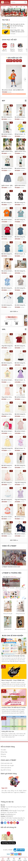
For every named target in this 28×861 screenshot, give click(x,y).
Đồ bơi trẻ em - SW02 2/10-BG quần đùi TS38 (20, 448)
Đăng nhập (4, 752)
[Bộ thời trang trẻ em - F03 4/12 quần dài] (7, 527)
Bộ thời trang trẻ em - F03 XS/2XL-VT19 (20, 465)
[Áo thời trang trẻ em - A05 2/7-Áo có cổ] (7, 298)
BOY (3, 101)
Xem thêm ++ (14, 311)
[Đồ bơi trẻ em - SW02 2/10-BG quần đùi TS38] (20, 441)
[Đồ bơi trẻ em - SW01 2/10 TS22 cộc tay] (20, 247)
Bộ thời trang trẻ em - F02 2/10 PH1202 (20, 271)
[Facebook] (2, 823)
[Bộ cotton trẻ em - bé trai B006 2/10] (7, 264)
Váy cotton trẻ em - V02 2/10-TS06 (7, 397)
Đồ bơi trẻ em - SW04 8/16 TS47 (20, 380)
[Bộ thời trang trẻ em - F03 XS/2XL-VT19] (20, 458)
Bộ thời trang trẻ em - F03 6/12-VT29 (20, 345)
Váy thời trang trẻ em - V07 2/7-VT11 (20, 499)
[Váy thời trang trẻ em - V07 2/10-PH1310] (20, 475)
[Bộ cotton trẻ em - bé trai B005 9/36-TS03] (20, 510)
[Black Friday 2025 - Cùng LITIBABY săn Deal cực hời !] (6, 32)
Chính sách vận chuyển (7, 765)
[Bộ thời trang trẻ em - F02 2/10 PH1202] (20, 264)
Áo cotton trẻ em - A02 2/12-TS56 (20, 117)
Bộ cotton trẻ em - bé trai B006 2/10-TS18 (20, 168)
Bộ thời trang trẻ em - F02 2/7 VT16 (7, 254)
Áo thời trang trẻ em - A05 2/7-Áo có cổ (7, 305)
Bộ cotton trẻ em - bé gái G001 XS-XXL (20, 431)
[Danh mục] (25, 101)
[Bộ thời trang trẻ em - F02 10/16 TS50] (20, 195)
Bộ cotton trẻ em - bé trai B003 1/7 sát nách (7, 168)
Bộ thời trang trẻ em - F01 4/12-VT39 (20, 363)
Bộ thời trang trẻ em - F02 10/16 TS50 (20, 202)
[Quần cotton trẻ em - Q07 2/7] (20, 144)
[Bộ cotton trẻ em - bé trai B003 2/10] (14, 77)
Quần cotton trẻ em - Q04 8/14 (7, 151)
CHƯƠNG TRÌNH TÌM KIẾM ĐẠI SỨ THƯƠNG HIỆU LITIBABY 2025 (14, 707)
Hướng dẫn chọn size (8, 731)
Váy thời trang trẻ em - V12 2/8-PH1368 (7, 345)
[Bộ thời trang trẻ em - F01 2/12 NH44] (7, 492)
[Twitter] (5, 823)
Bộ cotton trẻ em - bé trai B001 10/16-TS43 (7, 237)
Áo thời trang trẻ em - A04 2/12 (20, 288)
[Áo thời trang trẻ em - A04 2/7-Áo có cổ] (20, 298)
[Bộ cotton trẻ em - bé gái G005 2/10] (20, 390)
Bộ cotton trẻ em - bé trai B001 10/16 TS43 (7, 219)
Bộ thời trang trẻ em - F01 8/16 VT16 (20, 237)
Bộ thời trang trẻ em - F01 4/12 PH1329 (7, 482)
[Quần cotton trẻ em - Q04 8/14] (7, 144)
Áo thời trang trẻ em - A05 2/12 (20, 219)
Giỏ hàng (3, 756)
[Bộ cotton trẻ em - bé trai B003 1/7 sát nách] (7, 161)
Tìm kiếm (3, 750)
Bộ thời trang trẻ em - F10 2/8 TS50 (7, 202)
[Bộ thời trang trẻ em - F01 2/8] (7, 458)
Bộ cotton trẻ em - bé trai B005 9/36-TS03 (20, 516)
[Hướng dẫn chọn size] (14, 723)
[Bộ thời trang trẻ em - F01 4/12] (7, 356)
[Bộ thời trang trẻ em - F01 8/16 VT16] (20, 230)
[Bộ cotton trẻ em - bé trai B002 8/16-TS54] (7, 127)
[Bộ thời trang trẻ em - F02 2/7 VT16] (7, 247)
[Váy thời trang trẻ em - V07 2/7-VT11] (20, 492)
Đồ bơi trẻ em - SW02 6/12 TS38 (20, 134)
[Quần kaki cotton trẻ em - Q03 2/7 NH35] (20, 178)
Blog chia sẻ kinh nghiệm (12, 635)
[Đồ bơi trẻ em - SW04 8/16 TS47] (20, 373)
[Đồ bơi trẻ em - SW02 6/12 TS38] (20, 127)
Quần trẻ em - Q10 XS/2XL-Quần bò (7, 185)
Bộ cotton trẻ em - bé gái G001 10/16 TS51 (7, 431)
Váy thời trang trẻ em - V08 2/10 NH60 (7, 448)
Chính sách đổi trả (6, 767)
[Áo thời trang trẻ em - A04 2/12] (20, 281)
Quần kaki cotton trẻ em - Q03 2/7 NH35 (20, 185)
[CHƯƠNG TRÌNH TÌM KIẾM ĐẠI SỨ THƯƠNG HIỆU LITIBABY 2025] (14, 697)
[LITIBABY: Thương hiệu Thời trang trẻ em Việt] (5, 2)
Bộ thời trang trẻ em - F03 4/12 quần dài (7, 534)
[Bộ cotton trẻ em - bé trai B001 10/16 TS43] (7, 212)
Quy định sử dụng (6, 770)
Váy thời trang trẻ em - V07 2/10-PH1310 (20, 482)
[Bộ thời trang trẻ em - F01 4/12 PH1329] (7, 475)
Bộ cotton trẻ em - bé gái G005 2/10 (20, 397)
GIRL (4, 329)
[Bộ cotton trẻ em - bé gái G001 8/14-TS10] (20, 527)
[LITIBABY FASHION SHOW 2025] (14, 557)
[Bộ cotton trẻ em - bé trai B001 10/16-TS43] (7, 230)
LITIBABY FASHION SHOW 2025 (11, 567)
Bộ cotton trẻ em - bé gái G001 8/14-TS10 (20, 534)
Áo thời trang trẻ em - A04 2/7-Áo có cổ (20, 305)
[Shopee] (14, 823)
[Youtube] (11, 823)
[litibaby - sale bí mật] (12, 320)
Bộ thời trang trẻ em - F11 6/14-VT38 (7, 117)
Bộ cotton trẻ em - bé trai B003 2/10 (12, 90)
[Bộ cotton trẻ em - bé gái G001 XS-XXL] (20, 424)
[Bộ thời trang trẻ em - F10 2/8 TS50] (7, 195)
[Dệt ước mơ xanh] (14, 11)
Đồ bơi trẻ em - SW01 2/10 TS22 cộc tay (20, 254)
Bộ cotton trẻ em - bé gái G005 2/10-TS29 (7, 516)
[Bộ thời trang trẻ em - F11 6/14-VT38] (7, 110)
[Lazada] (17, 823)
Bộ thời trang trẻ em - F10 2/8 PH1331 (7, 288)
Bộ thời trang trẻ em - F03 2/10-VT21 (20, 414)
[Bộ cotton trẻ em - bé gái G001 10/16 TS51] (7, 424)
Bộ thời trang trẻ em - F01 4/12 (7, 363)
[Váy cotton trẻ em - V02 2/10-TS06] (7, 390)
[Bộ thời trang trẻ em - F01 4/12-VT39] (20, 356)
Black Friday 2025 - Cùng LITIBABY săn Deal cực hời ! (17, 30)
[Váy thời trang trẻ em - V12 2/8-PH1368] (7, 339)
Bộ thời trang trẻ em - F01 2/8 (7, 465)
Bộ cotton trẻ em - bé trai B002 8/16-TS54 (7, 134)
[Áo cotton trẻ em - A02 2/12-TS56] (20, 110)
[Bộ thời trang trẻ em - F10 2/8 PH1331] (7, 281)
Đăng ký (3, 754)
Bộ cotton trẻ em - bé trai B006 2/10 (7, 271)
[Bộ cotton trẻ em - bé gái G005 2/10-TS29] (7, 510)
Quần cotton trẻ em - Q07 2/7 (20, 151)
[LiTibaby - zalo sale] (14, 587)
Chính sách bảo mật (6, 763)
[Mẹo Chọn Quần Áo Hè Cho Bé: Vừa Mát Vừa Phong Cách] (6, 26)
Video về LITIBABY (9, 546)
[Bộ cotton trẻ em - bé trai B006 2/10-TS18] (20, 161)
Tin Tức (5, 20)
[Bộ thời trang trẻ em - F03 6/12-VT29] (20, 339)
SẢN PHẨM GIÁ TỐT (14, 58)
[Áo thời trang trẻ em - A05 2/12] (20, 212)
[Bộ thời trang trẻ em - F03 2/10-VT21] (20, 407)
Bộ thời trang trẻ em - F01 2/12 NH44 (7, 499)
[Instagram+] (8, 823)
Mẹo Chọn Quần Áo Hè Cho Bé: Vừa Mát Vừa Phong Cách (17, 25)
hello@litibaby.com (10, 814)
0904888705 (9, 816)
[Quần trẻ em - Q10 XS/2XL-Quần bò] (7, 178)
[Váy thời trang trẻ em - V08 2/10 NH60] (7, 441)
